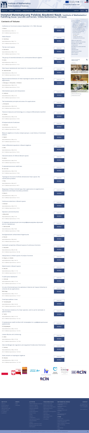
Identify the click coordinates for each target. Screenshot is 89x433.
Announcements (33, 420)
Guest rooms (60, 418)
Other (51, 10)
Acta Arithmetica (76, 22)
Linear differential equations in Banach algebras (16, 145)
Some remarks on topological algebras (13, 355)
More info (59, 27)
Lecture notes (60, 408)
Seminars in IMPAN (33, 405)
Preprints (73, 48)
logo (16, 4)
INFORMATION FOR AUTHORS (79, 38)
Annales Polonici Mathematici (79, 24)
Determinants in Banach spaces (11, 266)
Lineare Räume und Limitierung (11, 334)
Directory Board (5, 405)
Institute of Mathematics (74, 15)
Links (59, 412)
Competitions (32, 417)
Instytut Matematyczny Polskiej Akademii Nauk (31, 14)
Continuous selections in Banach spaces (14, 201)
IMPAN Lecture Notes (76, 40)
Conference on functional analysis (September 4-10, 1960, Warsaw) (22, 26)
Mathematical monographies (78, 46)
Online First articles (77, 36)
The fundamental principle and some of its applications (18, 101)
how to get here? (84, 409)
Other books (74, 45)
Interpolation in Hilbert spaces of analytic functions (17, 255)
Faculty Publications (33, 411)
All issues (62, 17)
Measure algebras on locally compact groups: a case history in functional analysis (24, 133)
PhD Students (32, 426)
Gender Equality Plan (62, 421)
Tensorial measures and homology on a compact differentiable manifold (24, 112)
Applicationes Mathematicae (79, 25)
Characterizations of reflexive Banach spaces (15, 155)
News (17, 403)
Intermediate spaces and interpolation (13, 91)
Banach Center (32, 413)
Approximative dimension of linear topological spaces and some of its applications (23, 79)
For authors (74, 54)
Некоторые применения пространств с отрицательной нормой (22, 68)
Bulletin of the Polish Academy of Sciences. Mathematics (79, 27)
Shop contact (74, 52)
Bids (58, 426)
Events (11, 10)
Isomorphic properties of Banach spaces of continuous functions (21, 245)
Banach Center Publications (78, 42)
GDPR (59, 429)
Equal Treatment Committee (64, 423)
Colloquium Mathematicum (78, 28)
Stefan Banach (6, 36)
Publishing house (28, 10)
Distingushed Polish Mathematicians (62, 414)
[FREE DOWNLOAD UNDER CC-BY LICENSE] (59, 30)
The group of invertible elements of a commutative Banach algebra (22, 57)
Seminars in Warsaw (33, 406)
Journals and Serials (27, 17)
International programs (34, 419)
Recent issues (76, 34)
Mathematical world (41, 10)
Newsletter (18, 405)
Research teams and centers (35, 425)
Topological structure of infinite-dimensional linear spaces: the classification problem (21, 177)
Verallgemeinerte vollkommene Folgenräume (15, 234)
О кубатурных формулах (9, 276)
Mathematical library (76, 43)
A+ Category (4, 411)
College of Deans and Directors (62, 410)
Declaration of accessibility (63, 420)
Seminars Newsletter (33, 408)
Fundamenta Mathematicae (78, 31)
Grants (30, 414)
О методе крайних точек (10, 299)
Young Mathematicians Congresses (62, 404)
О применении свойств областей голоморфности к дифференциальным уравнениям (25, 323)
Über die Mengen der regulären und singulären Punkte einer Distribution (24, 345)
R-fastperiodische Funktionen (11, 122)
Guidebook (3, 413)
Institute (4, 10)
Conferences (32, 410)
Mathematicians (4, 406)
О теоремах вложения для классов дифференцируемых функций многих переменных (22, 223)
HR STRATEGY (60, 427)
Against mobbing (61, 424)
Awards (31, 416)
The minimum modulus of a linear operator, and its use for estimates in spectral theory (23, 310)
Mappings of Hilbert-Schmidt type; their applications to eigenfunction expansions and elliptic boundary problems (23, 190)
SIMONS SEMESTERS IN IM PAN (35, 403)
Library (31, 422)
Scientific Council (5, 410)
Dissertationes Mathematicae (79, 30)
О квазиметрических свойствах (12, 166)
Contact (85, 401)
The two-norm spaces (8, 47)
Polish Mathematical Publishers (62, 407)
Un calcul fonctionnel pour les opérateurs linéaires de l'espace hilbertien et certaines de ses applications (24, 288)
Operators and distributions (10, 212)
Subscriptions (74, 49)
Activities (18, 10)
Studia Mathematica (47, 17)
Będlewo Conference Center (35, 423)
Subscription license (76, 51)
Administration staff (5, 408)
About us (3, 403)
